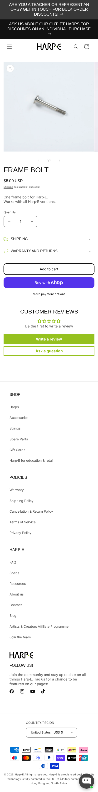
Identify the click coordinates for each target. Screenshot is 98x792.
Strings (15, 428)
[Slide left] (38, 160)
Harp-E (19, 774)
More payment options (49, 294)
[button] (9, 46)
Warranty (17, 490)
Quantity (10, 212)
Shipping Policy (22, 501)
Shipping (8, 186)
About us (17, 594)
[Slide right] (59, 160)
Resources (18, 584)
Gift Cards (17, 450)
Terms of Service (23, 522)
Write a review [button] (49, 339)
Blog (13, 615)
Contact (16, 605)
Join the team (20, 637)
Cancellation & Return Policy (31, 511)
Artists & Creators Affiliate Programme (39, 626)
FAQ (13, 562)
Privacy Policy (20, 533)
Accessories (19, 418)
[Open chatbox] (86, 781)
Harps (14, 407)
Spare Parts (19, 439)
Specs (14, 573)
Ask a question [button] (49, 351)
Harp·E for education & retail (31, 460)
